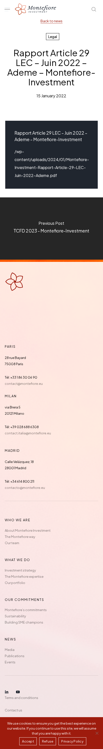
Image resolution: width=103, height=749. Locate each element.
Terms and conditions (21, 698)
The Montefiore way (20, 537)
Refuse (48, 741)
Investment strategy (20, 570)
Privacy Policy (72, 741)
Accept (28, 741)
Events (10, 662)
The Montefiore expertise (24, 576)
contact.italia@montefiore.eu (28, 433)
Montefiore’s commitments (26, 610)
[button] (7, 9)
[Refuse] (96, 733)
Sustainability (15, 616)
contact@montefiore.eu (24, 384)
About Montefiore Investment (27, 530)
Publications (14, 656)
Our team (12, 543)
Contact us (13, 710)
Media (9, 650)
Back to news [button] (51, 21)
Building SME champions (24, 622)
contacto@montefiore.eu (25, 488)
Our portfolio (15, 583)
